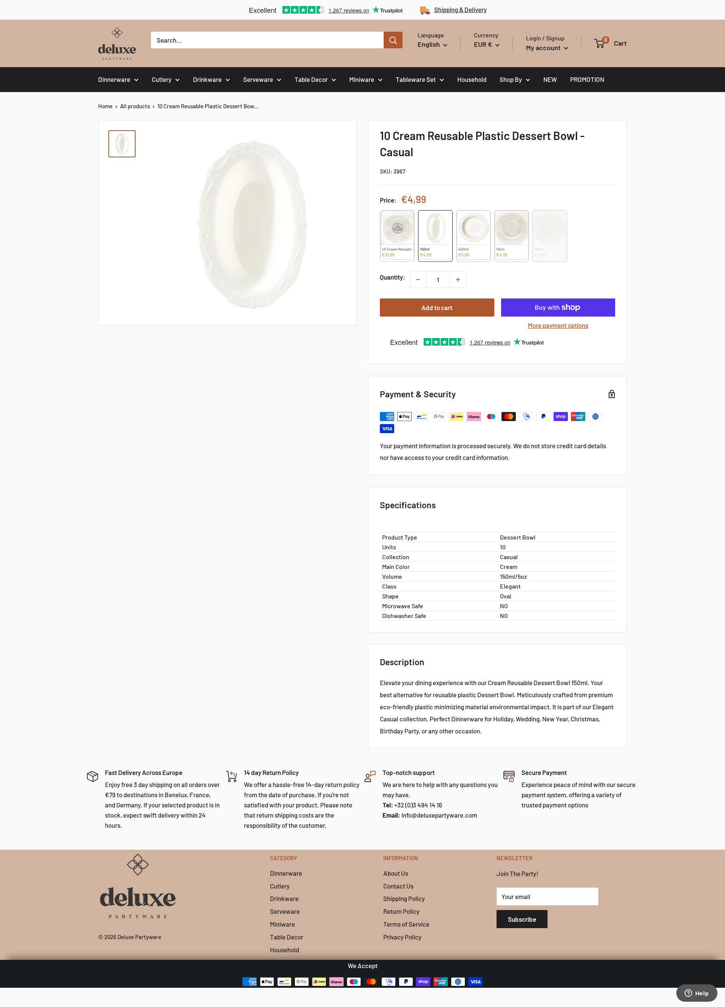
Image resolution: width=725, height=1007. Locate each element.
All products (135, 106)
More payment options (558, 325)
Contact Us (398, 886)
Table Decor (311, 79)
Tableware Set (416, 79)
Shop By (511, 79)
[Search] (393, 40)
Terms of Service (406, 924)
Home (105, 106)
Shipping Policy (404, 898)
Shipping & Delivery (460, 9)
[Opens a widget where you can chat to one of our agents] (696, 993)
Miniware (361, 79)
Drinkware (207, 79)
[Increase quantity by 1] (458, 279)
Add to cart (436, 307)
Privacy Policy (402, 937)
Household (471, 79)
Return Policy (401, 911)
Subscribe (522, 919)
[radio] (397, 236)
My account (544, 47)
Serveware (258, 79)
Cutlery (161, 79)
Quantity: (392, 277)
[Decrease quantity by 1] (418, 279)
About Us (395, 873)
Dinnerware (114, 79)
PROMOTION (587, 79)
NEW (550, 79)
